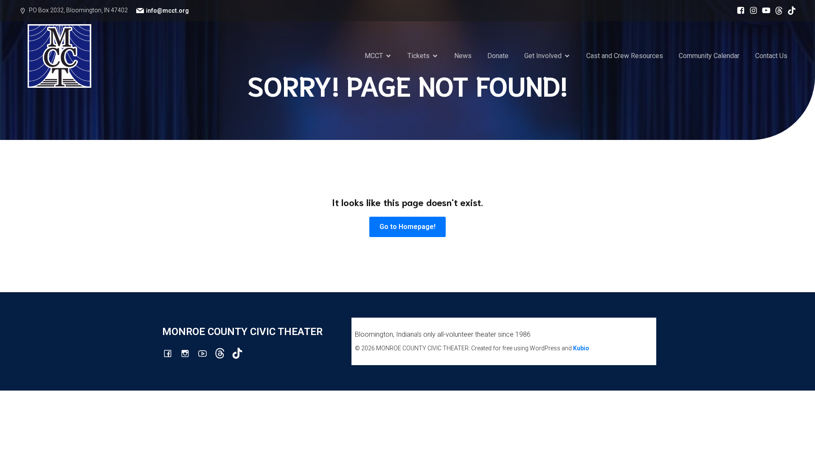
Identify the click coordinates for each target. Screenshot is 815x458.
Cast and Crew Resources (624, 56)
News (463, 56)
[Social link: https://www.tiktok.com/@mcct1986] (789, 10)
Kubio (581, 348)
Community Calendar (709, 56)
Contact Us (771, 56)
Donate (498, 56)
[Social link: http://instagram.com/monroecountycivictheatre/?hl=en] (751, 10)
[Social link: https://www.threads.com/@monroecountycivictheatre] (776, 10)
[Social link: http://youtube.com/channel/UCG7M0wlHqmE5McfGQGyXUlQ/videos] (764, 10)
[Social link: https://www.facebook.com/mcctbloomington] (738, 10)
